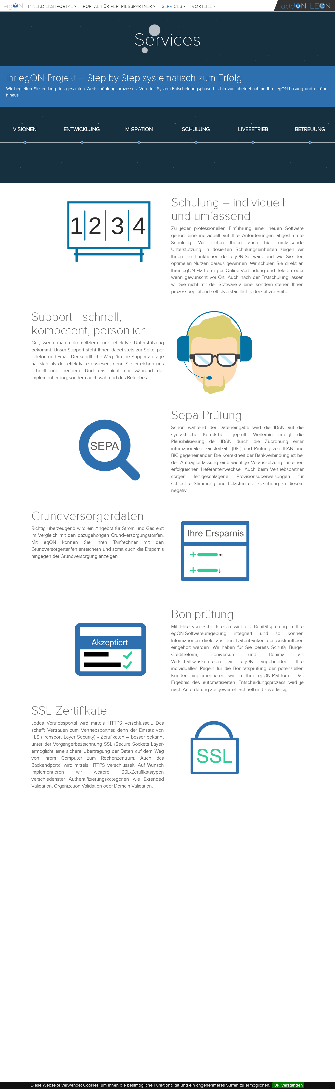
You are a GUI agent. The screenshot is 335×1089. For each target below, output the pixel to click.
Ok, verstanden (288, 1085)
